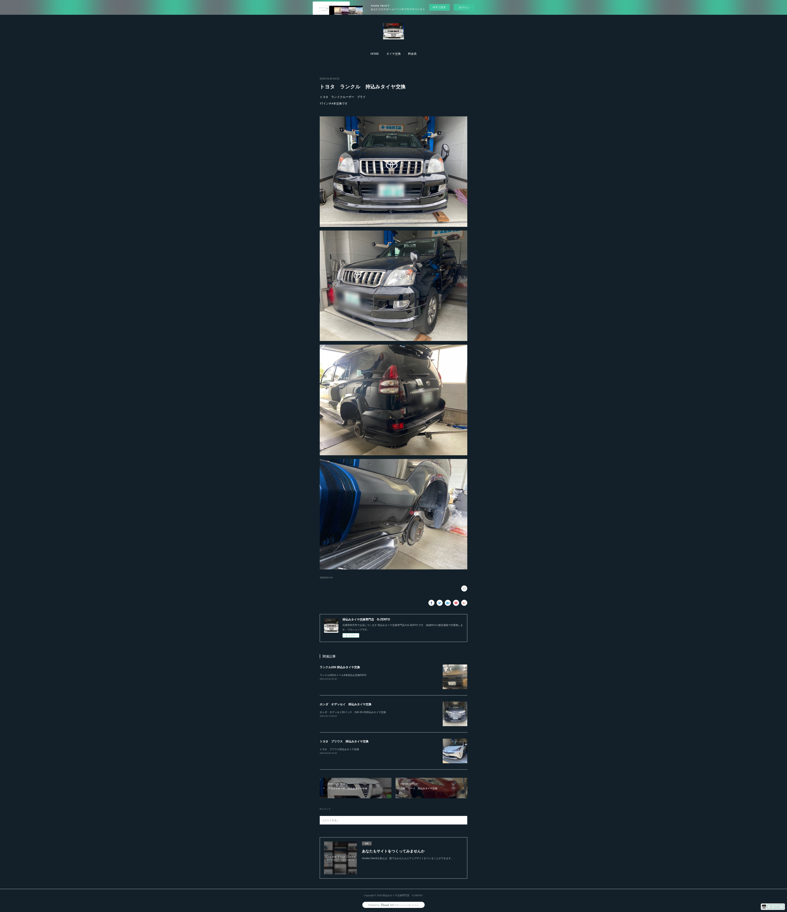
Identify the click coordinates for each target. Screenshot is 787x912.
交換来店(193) (326, 577)
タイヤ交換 (393, 54)
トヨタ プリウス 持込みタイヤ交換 (344, 741)
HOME (375, 54)
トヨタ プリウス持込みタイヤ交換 (339, 749)
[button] (375, 54)
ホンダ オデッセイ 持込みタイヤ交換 (345, 704)
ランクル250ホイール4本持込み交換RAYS (343, 675)
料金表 (412, 54)
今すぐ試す (439, 7)
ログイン (464, 7)
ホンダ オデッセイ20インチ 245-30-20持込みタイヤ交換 (353, 712)
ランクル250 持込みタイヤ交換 (340, 667)
